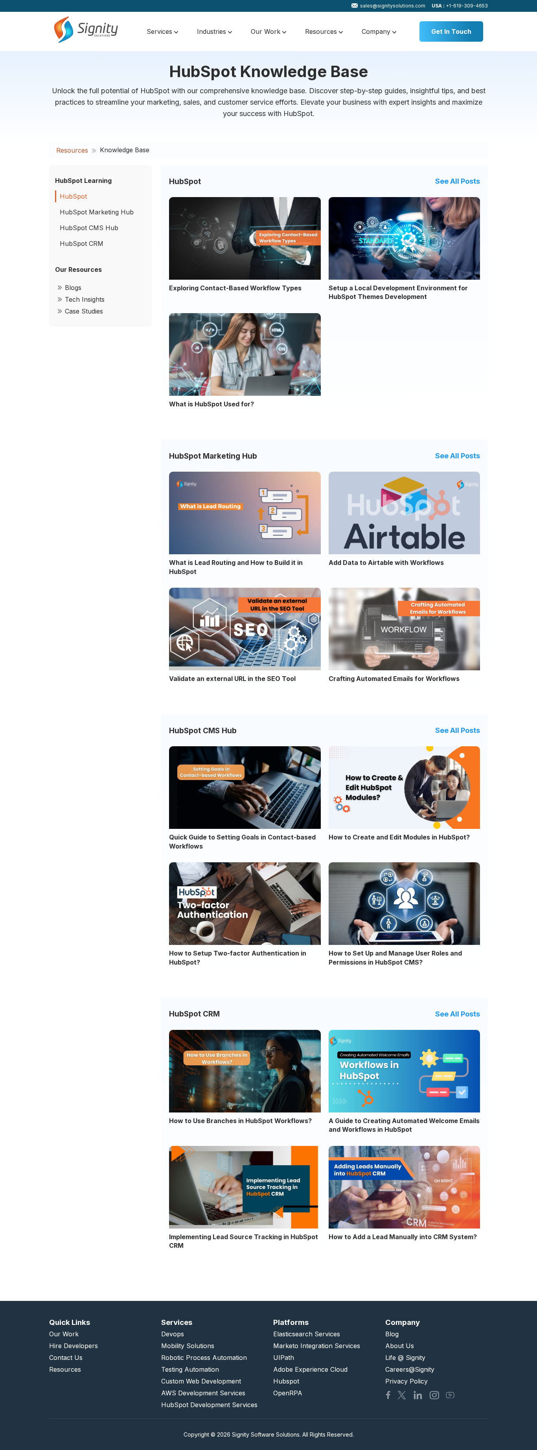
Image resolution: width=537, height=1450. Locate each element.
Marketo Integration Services (316, 1346)
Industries (212, 31)
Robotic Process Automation (204, 1357)
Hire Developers (73, 1346)
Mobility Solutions (187, 1346)
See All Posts (457, 181)
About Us (399, 1346)
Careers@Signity (409, 1369)
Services (160, 31)
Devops (172, 1334)
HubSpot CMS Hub (89, 228)
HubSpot (73, 196)
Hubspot (286, 1381)
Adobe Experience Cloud (310, 1369)
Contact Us (66, 1357)
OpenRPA (287, 1393)
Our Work (266, 31)
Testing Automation (190, 1369)
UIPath (283, 1357)
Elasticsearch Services (306, 1334)
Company (377, 31)
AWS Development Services (203, 1393)
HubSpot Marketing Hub (97, 212)
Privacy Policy (406, 1381)
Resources (322, 31)
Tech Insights (85, 299)
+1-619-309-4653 (460, 6)
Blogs (73, 287)
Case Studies (84, 311)
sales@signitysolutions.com (392, 6)
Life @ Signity (405, 1357)
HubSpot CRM (81, 243)
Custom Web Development (201, 1381)
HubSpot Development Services (209, 1405)
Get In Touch (451, 31)
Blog (392, 1334)
